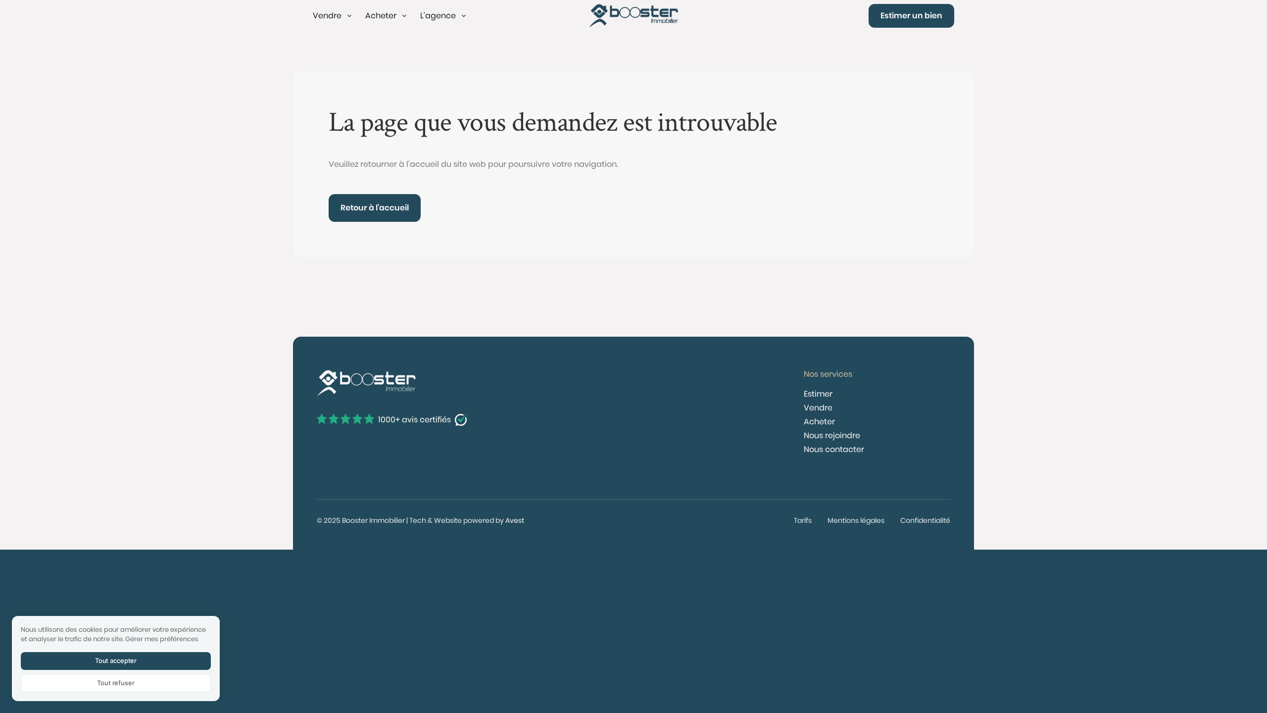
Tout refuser (115, 683)
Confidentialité (925, 520)
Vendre (818, 407)
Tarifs (803, 520)
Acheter (819, 421)
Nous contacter (834, 449)
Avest (514, 520)
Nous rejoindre (832, 435)
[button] (333, 16)
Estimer (818, 394)
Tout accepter (116, 660)
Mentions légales (856, 520)
